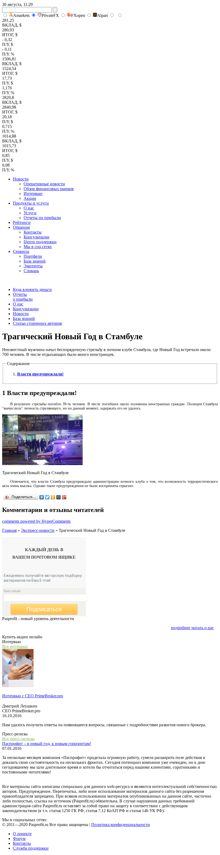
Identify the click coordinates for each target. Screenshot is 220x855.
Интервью (33, 193)
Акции (30, 198)
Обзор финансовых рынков (49, 188)
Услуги (30, 213)
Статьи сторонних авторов (37, 323)
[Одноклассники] (53, 497)
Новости (21, 179)
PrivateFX (50, 15)
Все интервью (15, 646)
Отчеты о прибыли (23, 296)
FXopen (78, 15)
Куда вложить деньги (32, 289)
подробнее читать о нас (192, 627)
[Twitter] (47, 497)
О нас (29, 208)
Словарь (31, 270)
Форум (19, 838)
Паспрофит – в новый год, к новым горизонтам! (46, 743)
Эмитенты (33, 266)
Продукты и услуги (31, 203)
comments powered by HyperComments (36, 521)
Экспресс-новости (37, 530)
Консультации (36, 237)
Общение (21, 227)
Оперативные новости (44, 184)
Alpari (102, 15)
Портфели (33, 256)
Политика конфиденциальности (120, 824)
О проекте (22, 833)
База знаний (35, 261)
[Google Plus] (64, 497)
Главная (9, 530)
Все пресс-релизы (18, 738)
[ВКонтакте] (42, 497)
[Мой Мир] (58, 497)
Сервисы (21, 251)
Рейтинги (22, 222)
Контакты (33, 232)
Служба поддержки (31, 848)
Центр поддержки (40, 241)
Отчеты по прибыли (42, 217)
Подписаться (44, 609)
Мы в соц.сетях (38, 246)
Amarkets (21, 15)
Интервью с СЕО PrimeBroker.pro (32, 696)
